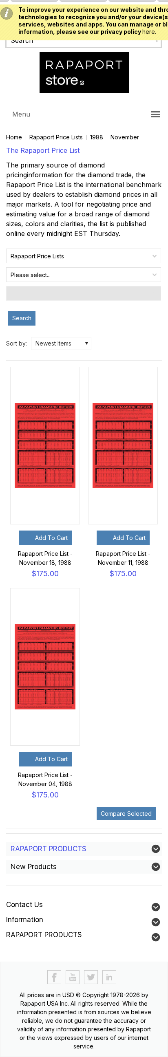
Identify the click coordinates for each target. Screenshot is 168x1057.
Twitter (91, 977)
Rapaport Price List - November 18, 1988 (45, 558)
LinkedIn (109, 977)
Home (14, 137)
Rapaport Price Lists (56, 137)
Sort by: (16, 343)
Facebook (54, 977)
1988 (96, 137)
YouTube (73, 977)
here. (149, 31)
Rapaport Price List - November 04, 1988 (45, 779)
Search (21, 318)
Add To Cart (51, 537)
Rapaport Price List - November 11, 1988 (123, 558)
